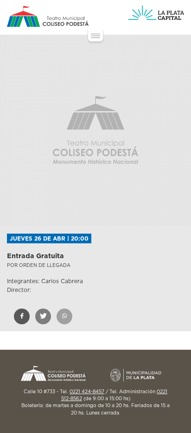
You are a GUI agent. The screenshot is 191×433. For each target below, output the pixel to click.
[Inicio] (48, 16)
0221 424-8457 (87, 392)
